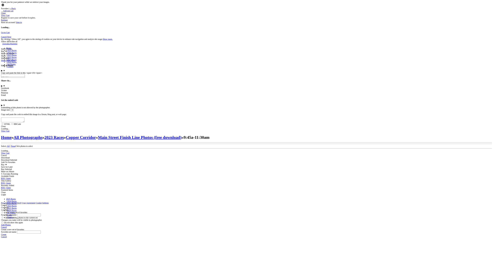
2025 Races (12, 50)
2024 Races (12, 53)
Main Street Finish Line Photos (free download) (140, 137)
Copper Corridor (81, 137)
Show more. (108, 39)
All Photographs (28, 137)
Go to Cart (5, 32)
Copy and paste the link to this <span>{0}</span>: (21, 73)
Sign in (19, 22)
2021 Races (12, 208)
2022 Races (12, 57)
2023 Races (12, 55)
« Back (13, 8)
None (13, 146)
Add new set (7, 11)
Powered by (11, 203)
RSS (3, 178)
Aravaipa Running (9, 44)
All (8, 146)
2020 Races (12, 62)
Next (9, 37)
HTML (7, 124)
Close (3, 13)
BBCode (17, 124)
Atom (8, 178)
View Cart (5, 15)
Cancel (4, 37)
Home (8, 48)
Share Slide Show (8, 60)
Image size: (5, 110)
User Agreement (28, 203)
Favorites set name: (9, 215)
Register (4, 20)
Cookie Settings (42, 203)
